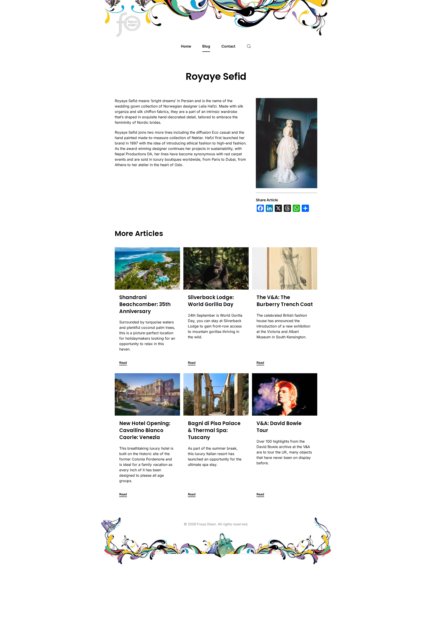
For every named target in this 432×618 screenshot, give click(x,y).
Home (186, 46)
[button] (249, 46)
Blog (206, 46)
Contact (228, 46)
